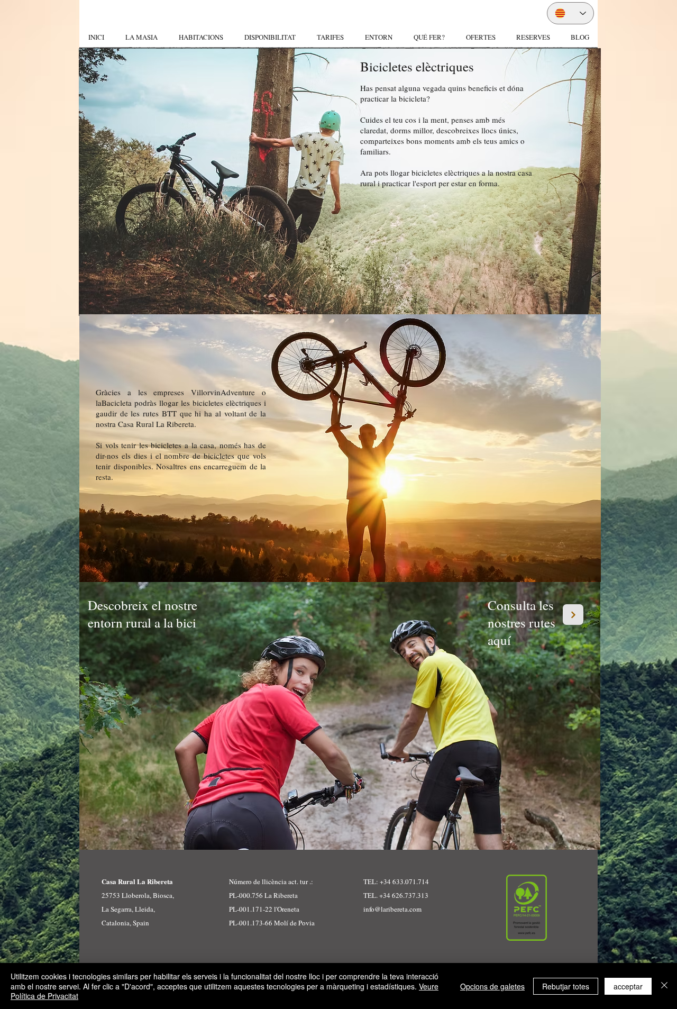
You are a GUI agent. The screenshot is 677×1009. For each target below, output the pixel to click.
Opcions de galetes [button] (492, 986)
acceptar (628, 986)
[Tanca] (664, 986)
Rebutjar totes (565, 986)
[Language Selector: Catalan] (570, 13)
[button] (200, 37)
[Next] (573, 614)
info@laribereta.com (392, 909)
